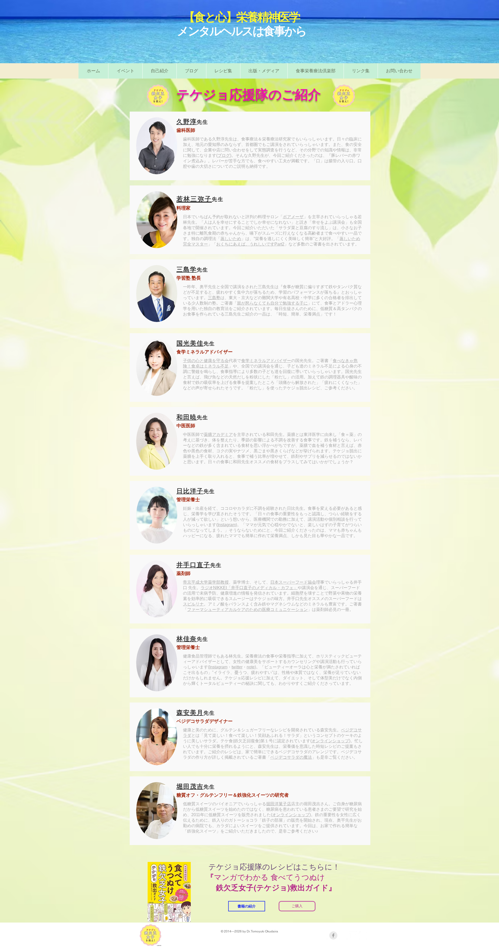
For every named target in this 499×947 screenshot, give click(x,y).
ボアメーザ (293, 217)
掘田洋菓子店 (278, 804)
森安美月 (189, 712)
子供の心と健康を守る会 (206, 360)
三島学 (186, 269)
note (251, 667)
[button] (223, 71)
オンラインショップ (330, 741)
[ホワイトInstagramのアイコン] (363, 935)
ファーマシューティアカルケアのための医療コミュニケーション (247, 609)
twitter (237, 667)
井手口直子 (193, 564)
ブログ (224, 155)
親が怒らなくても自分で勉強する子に (272, 303)
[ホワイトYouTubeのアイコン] (353, 935)
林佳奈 (186, 638)
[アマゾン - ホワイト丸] (323, 935)
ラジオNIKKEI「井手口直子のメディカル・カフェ (247, 587)
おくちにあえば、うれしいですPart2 (250, 244)
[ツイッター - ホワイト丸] (343, 935)
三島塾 (214, 297)
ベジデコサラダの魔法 (291, 757)
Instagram (227, 525)
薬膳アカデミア (218, 434)
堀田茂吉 (189, 786)
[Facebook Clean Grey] (333, 935)
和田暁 (186, 417)
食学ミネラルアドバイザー (266, 360)
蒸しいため (230, 238)
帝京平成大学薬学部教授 (206, 582)
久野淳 (186, 121)
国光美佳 (189, 343)
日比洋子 (189, 490)
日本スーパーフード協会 (293, 582)
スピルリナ (193, 604)
